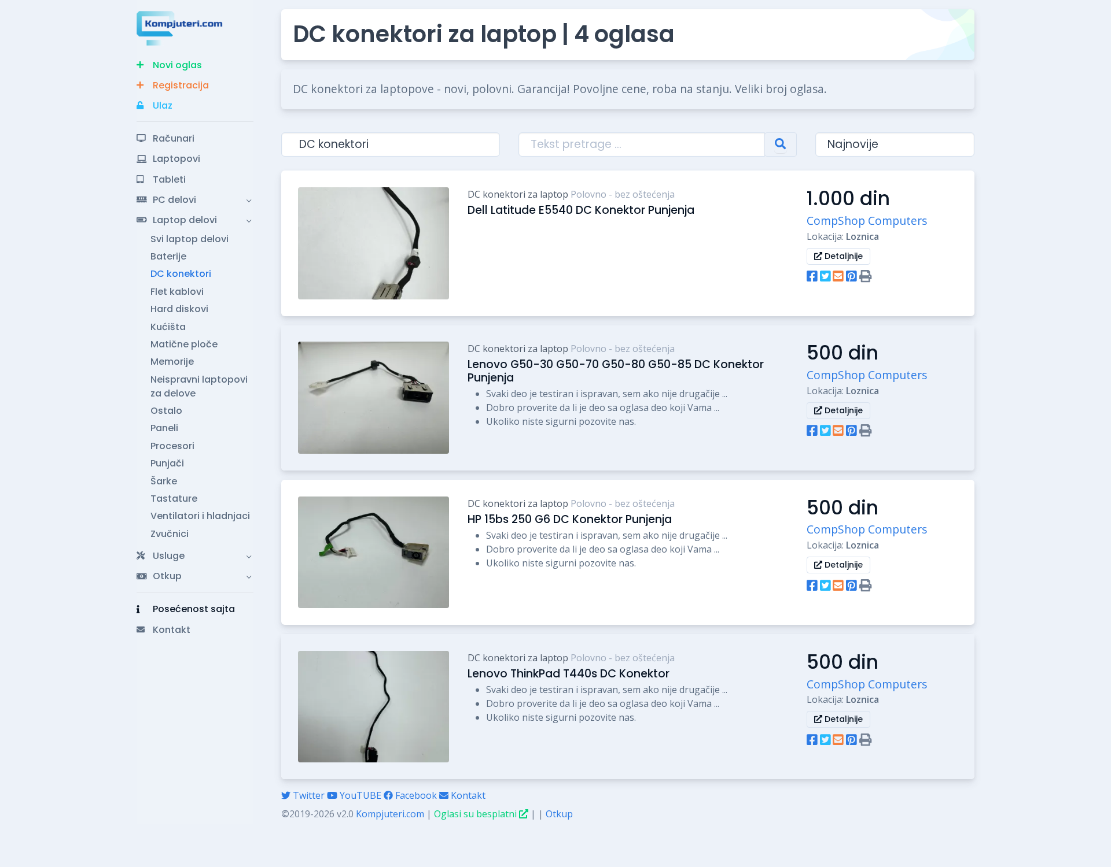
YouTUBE (359, 795)
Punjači (167, 463)
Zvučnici (169, 533)
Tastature (173, 498)
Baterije (168, 256)
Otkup (559, 813)
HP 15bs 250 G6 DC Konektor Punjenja (570, 519)
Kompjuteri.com (390, 813)
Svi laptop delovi (189, 239)
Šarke (163, 481)
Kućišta (168, 327)
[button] (195, 65)
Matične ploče (184, 344)
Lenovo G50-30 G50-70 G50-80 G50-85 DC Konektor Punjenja (616, 371)
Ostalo (166, 410)
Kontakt (466, 795)
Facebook (415, 795)
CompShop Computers (867, 220)
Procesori (172, 446)
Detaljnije (842, 256)
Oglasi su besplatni (476, 813)
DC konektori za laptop (518, 194)
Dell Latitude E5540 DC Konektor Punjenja (581, 210)
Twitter (307, 795)
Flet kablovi (177, 291)
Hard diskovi (179, 309)
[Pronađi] (780, 145)
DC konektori (180, 273)
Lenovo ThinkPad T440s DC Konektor (568, 673)
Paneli (164, 428)
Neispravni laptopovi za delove (199, 386)
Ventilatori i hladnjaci (200, 516)
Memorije (172, 361)
